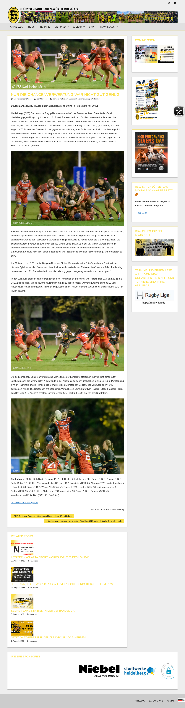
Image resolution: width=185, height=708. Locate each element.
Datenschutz (156, 701)
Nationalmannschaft (68, 99)
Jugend (77, 27)
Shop (92, 27)
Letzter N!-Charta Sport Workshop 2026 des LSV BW (50, 557)
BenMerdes (42, 99)
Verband (60, 27)
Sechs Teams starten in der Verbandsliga (42, 610)
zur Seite (143, 213)
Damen (56, 99)
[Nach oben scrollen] (180, 703)
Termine (45, 27)
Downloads (107, 27)
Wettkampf (95, 99)
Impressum (139, 701)
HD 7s (31, 27)
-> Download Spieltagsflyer (24, 502)
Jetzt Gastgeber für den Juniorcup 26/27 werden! (48, 637)
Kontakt (171, 701)
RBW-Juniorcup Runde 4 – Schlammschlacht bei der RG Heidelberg (43, 516)
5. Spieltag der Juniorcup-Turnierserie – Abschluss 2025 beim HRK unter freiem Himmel (83, 521)
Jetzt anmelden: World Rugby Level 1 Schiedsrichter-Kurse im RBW (62, 584)
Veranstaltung (84, 99)
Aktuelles (16, 27)
